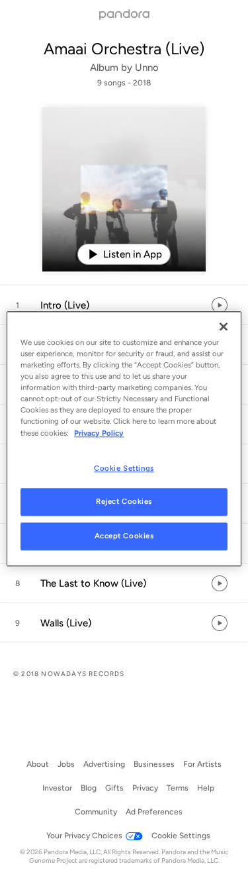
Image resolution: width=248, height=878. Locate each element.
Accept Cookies (124, 536)
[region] (123, 439)
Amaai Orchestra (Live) (124, 48)
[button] (124, 305)
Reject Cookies (124, 502)
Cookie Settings (124, 468)
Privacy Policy (99, 433)
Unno (147, 67)
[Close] (223, 326)
